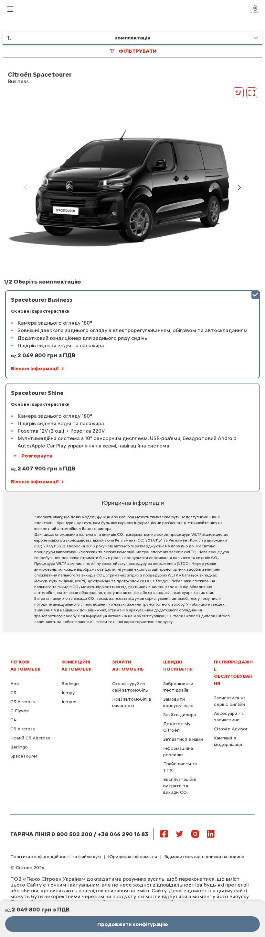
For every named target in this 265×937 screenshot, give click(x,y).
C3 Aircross (22, 702)
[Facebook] (164, 833)
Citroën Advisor (231, 729)
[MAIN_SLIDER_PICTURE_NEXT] (239, 187)
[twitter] (180, 833)
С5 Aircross (22, 729)
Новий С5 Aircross (30, 738)
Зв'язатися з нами (183, 739)
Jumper (69, 702)
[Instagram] (195, 833)
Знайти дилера (179, 714)
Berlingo (19, 747)
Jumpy (68, 692)
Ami (14, 683)
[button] (132, 38)
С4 (13, 720)
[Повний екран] (252, 93)
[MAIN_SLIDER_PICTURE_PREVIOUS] (26, 187)
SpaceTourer (23, 756)
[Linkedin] (211, 833)
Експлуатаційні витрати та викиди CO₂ (179, 786)
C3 (13, 692)
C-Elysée (19, 711)
